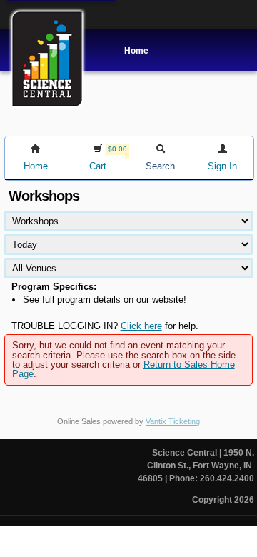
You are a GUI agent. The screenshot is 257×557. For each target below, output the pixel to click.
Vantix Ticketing (173, 421)
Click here (141, 326)
